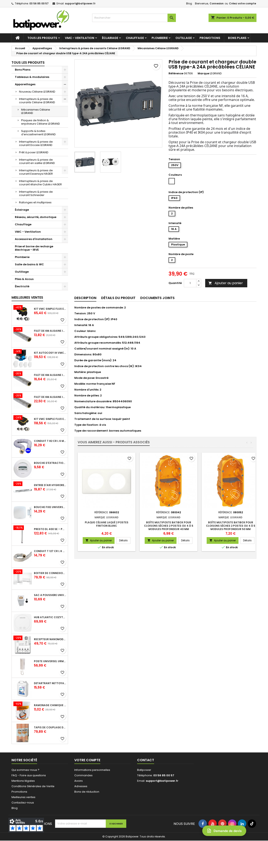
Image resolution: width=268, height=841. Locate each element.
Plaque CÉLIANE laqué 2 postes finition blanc (106, 524)
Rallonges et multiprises (35, 202)
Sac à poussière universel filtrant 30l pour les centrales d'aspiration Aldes (50, 595)
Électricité (22, 286)
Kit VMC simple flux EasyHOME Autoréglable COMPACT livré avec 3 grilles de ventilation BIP (50, 419)
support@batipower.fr (80, 3)
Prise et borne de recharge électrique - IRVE (34, 248)
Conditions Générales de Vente (33, 786)
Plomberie (160, 38)
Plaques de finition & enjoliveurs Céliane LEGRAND (40, 122)
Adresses (80, 786)
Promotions (210, 38)
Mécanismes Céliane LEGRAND (35, 111)
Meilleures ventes (23, 797)
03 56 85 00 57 (39, 3)
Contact (145, 760)
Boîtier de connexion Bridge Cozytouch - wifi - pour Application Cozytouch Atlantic (50, 573)
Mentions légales (23, 781)
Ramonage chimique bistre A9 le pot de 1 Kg (50, 705)
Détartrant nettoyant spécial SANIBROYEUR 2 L (50, 683)
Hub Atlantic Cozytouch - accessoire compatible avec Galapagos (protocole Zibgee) (50, 617)
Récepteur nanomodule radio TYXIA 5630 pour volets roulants (50, 639)
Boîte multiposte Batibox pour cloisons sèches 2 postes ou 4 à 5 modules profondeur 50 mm (230, 526)
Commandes (83, 775)
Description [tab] (85, 297)
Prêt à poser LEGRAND (33, 152)
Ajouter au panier (225, 283)
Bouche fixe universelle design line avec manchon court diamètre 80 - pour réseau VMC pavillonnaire (50, 507)
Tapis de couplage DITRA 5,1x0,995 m (50, 727)
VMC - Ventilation (79, 38)
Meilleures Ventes (27, 297)
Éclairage (110, 38)
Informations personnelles (92, 770)
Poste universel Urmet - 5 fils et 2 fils (50, 661)
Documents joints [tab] (157, 297)
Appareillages (25, 84)
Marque (203, 73)
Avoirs (78, 781)
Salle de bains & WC (29, 264)
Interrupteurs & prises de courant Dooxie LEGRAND (36, 143)
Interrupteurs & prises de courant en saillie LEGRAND (37, 161)
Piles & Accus (24, 279)
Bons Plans (237, 38)
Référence (176, 73)
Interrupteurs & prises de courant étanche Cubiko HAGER (40, 182)
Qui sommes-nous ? (25, 770)
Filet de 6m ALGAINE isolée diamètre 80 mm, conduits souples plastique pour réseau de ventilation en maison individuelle (50, 331)
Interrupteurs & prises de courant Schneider (36, 193)
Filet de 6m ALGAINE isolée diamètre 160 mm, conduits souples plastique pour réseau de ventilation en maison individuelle (50, 397)
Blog (189, 3)
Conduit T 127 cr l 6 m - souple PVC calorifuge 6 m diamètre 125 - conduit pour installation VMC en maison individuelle (50, 551)
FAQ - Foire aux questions (29, 775)
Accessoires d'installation (33, 239)
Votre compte (87, 760)
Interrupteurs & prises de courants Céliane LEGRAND (37, 100)
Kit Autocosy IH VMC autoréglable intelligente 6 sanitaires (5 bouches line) (50, 353)
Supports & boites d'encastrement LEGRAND (38, 132)
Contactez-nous (23, 803)
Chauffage (135, 38)
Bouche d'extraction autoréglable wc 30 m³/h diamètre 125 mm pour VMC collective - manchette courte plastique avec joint (50, 463)
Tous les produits (42, 38)
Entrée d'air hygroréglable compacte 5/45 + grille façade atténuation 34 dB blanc (50, 485)
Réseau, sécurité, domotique (35, 217)
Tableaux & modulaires (32, 77)
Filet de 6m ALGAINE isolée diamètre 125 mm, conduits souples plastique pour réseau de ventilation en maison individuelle (50, 375)
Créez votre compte (242, 3)
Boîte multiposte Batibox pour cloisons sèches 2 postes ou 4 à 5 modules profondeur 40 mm (168, 526)
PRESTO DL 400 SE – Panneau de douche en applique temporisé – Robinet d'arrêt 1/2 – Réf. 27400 (50, 529)
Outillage (183, 38)
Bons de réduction (86, 792)
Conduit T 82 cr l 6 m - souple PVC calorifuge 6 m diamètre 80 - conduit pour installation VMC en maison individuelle (50, 441)
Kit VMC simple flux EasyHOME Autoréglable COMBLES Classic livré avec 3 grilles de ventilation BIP (50, 309)
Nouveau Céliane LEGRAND (37, 92)
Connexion (217, 3)
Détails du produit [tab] (118, 297)
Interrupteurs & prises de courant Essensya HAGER (36, 172)
